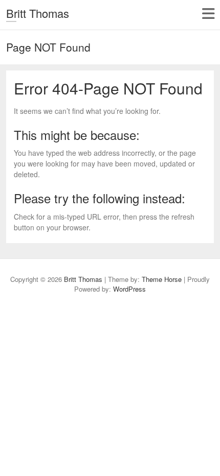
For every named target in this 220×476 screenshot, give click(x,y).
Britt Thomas (37, 13)
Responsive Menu (208, 13)
